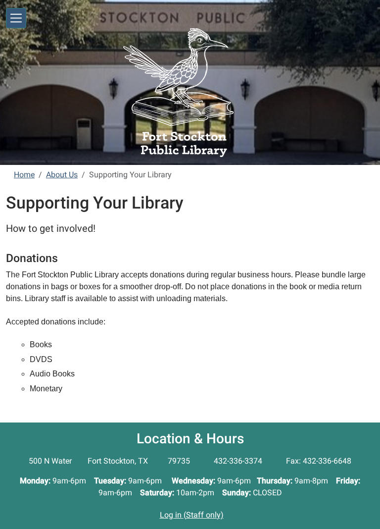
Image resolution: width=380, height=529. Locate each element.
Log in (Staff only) (192, 515)
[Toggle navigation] (16, 18)
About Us (62, 174)
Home (24, 174)
